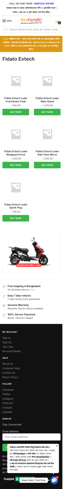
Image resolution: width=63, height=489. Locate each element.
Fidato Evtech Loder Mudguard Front (15, 153)
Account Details (11, 351)
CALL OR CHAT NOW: (21, 3)
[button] (54, 480)
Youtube (7, 407)
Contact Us (8, 372)
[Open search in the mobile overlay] (31, 29)
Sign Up (6, 342)
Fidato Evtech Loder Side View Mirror (47, 153)
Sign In (6, 337)
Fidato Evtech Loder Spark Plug (15, 206)
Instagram (8, 398)
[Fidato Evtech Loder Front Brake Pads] (15, 80)
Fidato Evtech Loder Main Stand (47, 100)
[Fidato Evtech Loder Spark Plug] (15, 187)
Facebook (8, 389)
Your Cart (7, 346)
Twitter (6, 394)
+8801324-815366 (43, 3)
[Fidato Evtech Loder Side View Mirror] (47, 134)
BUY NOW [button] (15, 112)
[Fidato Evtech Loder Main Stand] (47, 80)
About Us (7, 363)
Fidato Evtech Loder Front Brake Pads (15, 100)
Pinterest (7, 403)
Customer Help (11, 368)
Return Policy (10, 377)
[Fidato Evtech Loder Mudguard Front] (15, 134)
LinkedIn (7, 412)
